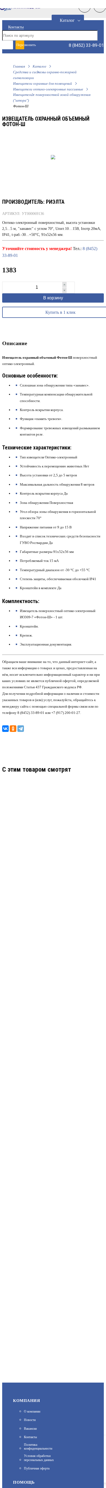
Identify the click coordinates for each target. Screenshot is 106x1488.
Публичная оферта (36, 1468)
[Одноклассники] (13, 728)
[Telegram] (20, 728)
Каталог (67, 20)
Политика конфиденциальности (38, 1446)
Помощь (24, 1482)
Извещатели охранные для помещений (42, 83)
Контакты (16, 27)
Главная (19, 66)
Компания (26, 1400)
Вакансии (30, 1429)
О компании (32, 1411)
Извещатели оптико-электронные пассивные (48, 89)
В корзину (53, 298)
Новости (30, 1420)
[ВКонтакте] (5, 728)
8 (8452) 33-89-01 (86, 45)
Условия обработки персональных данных (39, 1458)
